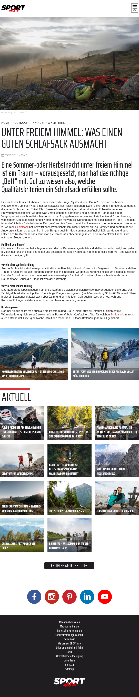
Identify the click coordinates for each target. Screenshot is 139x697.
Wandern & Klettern (49, 122)
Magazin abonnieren (69, 622)
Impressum (69, 664)
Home (5, 122)
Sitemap (69, 669)
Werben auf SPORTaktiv (69, 643)
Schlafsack (22, 227)
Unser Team (69, 660)
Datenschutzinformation (69, 630)
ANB (69, 652)
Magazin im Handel (69, 626)
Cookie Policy (69, 639)
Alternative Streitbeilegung (69, 656)
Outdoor (21, 122)
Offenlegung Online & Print (69, 647)
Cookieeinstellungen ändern (69, 635)
